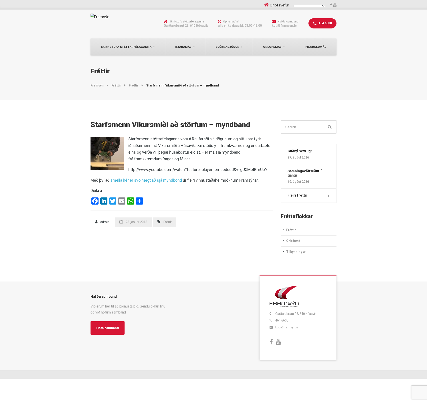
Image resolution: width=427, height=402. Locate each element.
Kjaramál (183, 46)
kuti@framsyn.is (286, 327)
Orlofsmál (272, 46)
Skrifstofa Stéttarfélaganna (126, 46)
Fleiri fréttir (297, 195)
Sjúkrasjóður (227, 46)
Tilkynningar (296, 251)
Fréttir (167, 222)
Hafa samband (107, 328)
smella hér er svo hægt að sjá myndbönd (146, 180)
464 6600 (325, 23)
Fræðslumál (315, 46)
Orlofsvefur (279, 5)
